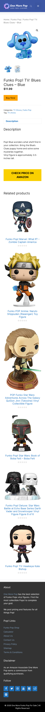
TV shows (12, 113)
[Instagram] (17, 688)
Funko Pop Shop (11, 627)
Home (6, 19)
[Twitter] (11, 688)
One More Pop (10, 594)
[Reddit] (34, 688)
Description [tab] (12, 121)
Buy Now (10, 98)
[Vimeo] (6, 694)
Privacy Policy (10, 644)
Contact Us (9, 640)
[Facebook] (6, 688)
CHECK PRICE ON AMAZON (22, 175)
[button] (37, 30)
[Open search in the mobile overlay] (31, 6)
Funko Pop (16, 19)
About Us (8, 636)
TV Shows (17, 110)
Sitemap (8, 648)
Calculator (8, 632)
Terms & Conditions (13, 652)
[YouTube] (23, 688)
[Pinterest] (29, 688)
